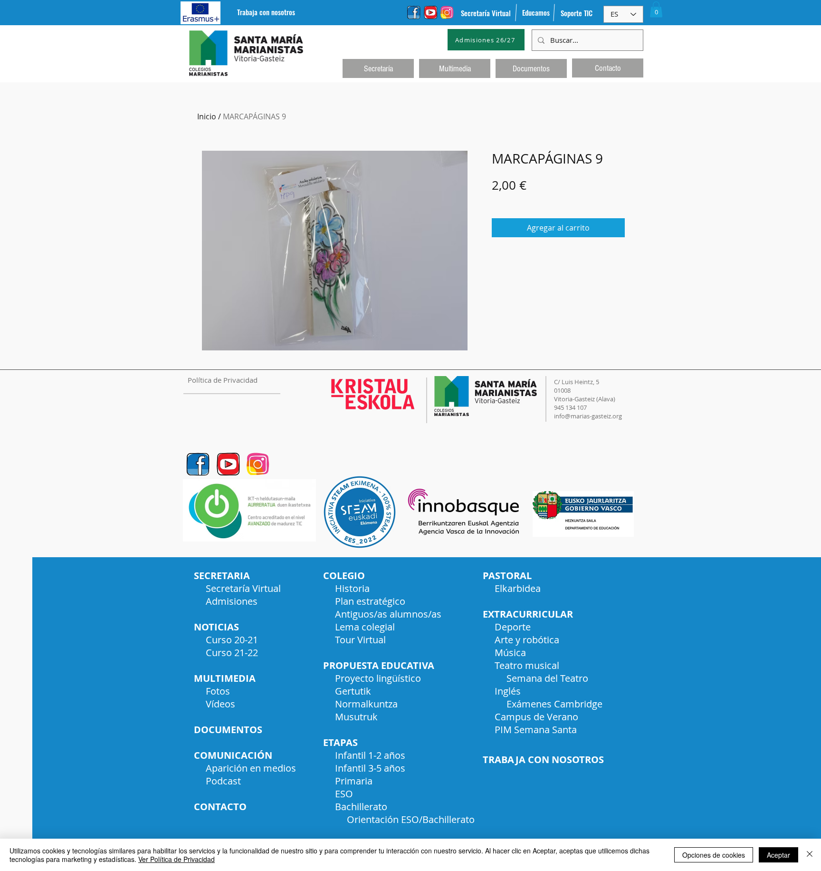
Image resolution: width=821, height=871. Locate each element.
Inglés (508, 691)
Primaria (353, 780)
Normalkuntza (366, 703)
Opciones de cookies (713, 855)
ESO (344, 793)
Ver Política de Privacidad (176, 859)
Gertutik (353, 691)
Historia (352, 588)
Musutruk (356, 716)
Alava (605, 399)
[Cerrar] (809, 854)
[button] (656, 9)
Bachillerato (361, 806)
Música (510, 652)
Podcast (223, 780)
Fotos (218, 691)
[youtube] (430, 12)
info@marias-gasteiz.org (588, 416)
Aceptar (778, 855)
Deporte (513, 626)
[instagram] (447, 12)
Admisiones (232, 601)
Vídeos (220, 703)
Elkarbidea (518, 588)
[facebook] (414, 12)
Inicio (206, 116)
